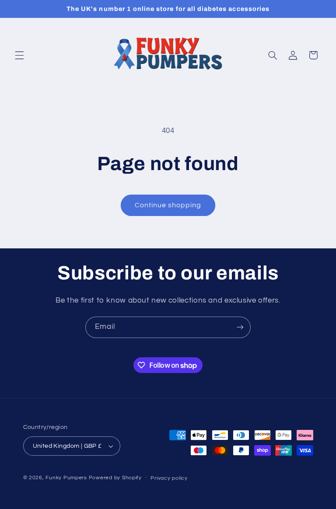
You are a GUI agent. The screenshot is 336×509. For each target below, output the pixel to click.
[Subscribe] (240, 327)
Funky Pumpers (66, 477)
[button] (19, 55)
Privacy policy (168, 478)
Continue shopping (168, 205)
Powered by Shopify (115, 477)
